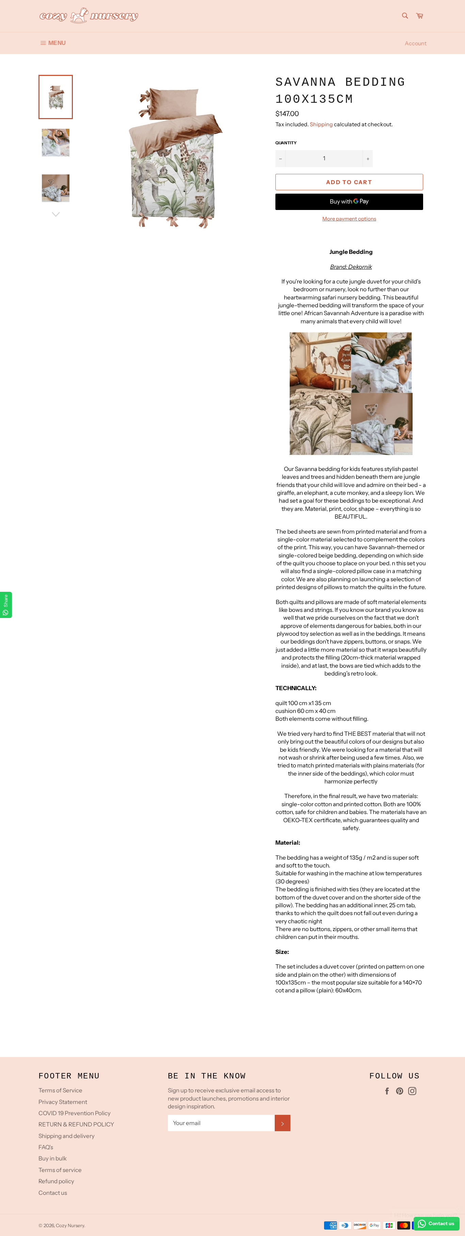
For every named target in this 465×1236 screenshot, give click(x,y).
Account (416, 43)
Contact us (52, 1192)
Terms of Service (60, 1090)
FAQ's (45, 1147)
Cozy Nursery (70, 1225)
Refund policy (56, 1181)
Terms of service (60, 1170)
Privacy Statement (62, 1102)
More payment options (349, 218)
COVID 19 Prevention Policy (74, 1113)
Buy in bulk (52, 1158)
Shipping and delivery (66, 1136)
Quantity (286, 142)
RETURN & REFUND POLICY (76, 1124)
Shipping (321, 124)
